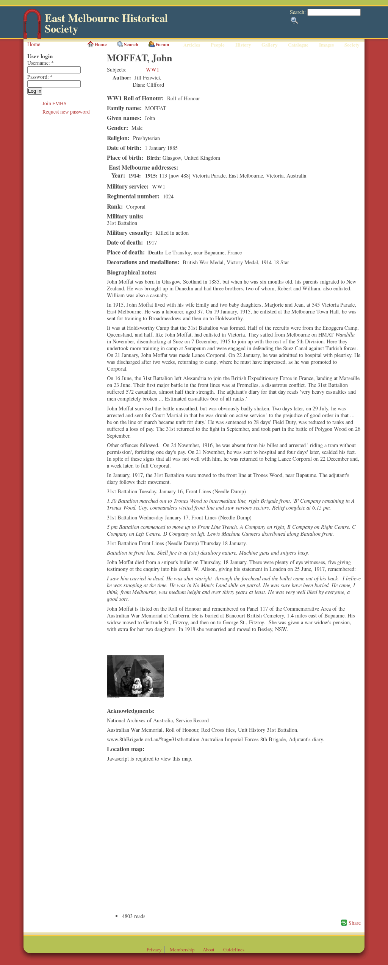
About (208, 949)
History (243, 44)
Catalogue (298, 44)
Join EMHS (54, 103)
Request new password (66, 111)
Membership (182, 949)
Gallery (269, 44)
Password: (40, 76)
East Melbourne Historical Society (106, 23)
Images (326, 44)
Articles (191, 44)
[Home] (32, 37)
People (218, 44)
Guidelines (233, 949)
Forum (162, 44)
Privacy (154, 949)
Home (33, 44)
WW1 (152, 69)
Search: (298, 12)
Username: (40, 62)
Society (351, 44)
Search (131, 44)
